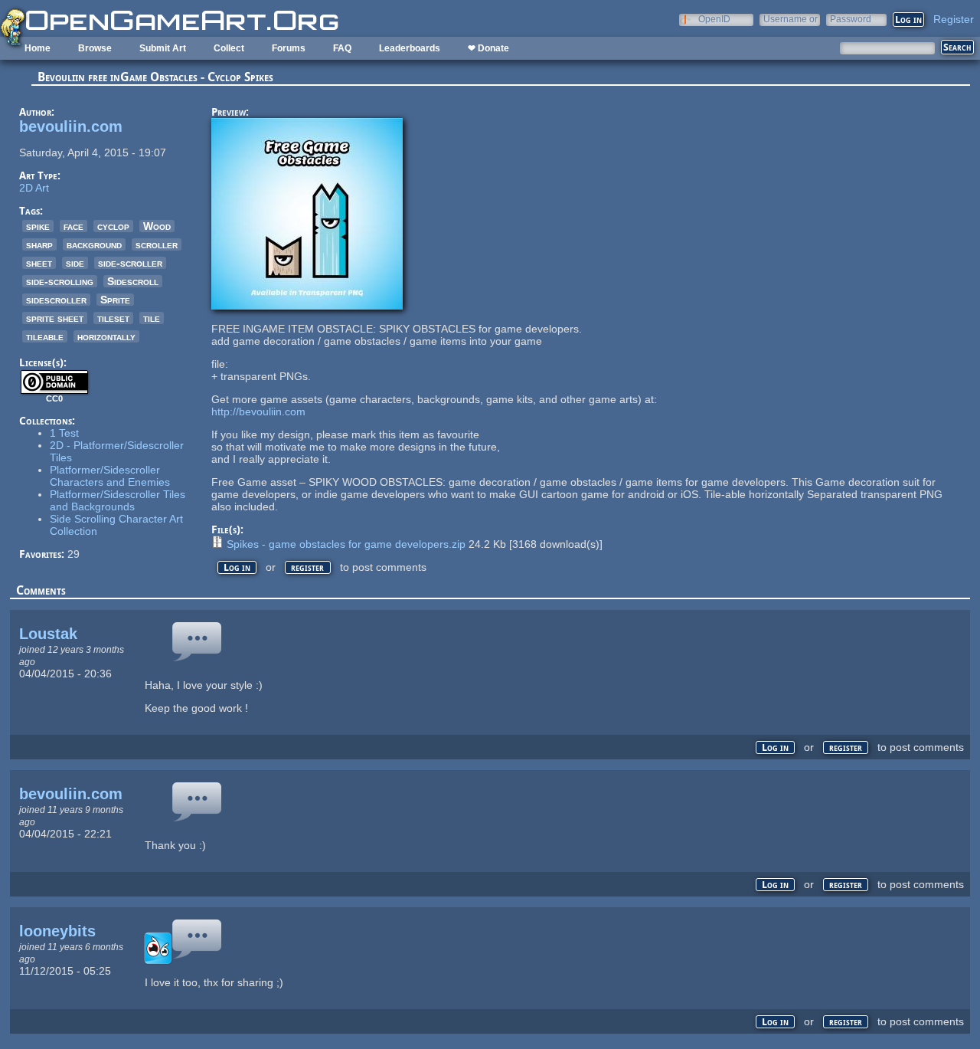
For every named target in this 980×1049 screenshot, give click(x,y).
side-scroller (130, 263)
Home (37, 48)
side (75, 263)
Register (953, 19)
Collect (229, 48)
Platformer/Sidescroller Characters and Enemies (110, 476)
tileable (45, 336)
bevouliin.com (70, 126)
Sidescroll (132, 281)
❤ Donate (488, 48)
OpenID (714, 19)
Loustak (48, 633)
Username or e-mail (790, 19)
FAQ (342, 48)
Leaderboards (409, 48)
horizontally (106, 336)
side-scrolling (59, 281)
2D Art (34, 188)
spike (38, 226)
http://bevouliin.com (258, 411)
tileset (113, 318)
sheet (39, 263)
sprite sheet (54, 318)
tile (151, 318)
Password (850, 19)
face (73, 226)
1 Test (64, 433)
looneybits (57, 931)
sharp (39, 244)
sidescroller (56, 299)
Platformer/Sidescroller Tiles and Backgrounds (117, 500)
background (94, 244)
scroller (157, 244)
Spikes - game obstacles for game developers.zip (346, 544)
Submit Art (162, 48)
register (307, 567)
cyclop (113, 226)
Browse (95, 48)
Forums (288, 48)
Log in (237, 567)
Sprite (115, 299)
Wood (157, 226)
